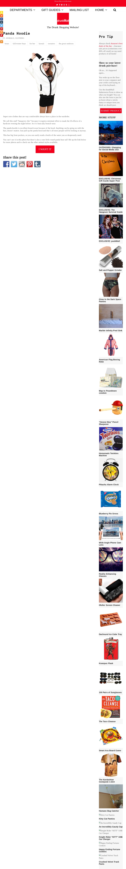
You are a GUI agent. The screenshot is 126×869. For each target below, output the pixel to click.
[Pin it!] (29, 164)
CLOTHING (19, 38)
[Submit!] (22, 164)
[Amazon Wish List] (1, 12)
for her (32, 43)
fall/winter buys (19, 43)
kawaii (41, 43)
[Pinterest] (1, 28)
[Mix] (1, 32)
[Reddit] (1, 15)
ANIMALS (10, 38)
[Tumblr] (1, 22)
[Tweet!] (14, 164)
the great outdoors (66, 43)
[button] (115, 9)
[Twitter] (1, 25)
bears (7, 43)
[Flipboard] (1, 35)
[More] (1, 41)
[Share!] (6, 164)
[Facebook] (1, 19)
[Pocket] (1, 38)
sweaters (51, 43)
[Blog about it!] (37, 164)
